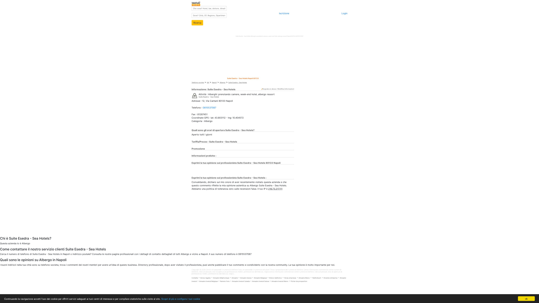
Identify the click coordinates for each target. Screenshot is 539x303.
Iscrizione (284, 13)
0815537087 (209, 107)
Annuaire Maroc (304, 278)
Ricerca (197, 22)
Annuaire (235, 278)
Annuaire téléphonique (221, 278)
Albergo (222, 82)
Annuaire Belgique (260, 278)
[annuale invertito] (195, 96)
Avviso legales (205, 278)
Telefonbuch (316, 278)
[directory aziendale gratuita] (196, 3)
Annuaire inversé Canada (241, 281)
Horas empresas (290, 278)
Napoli (214, 82)
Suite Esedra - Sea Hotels (237, 82)
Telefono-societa (198, 82)
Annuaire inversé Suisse (260, 281)
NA (208, 82)
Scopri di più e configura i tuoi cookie (180, 298)
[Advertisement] (269, 57)
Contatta (195, 278)
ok (526, 298)
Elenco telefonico (275, 278)
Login (344, 13)
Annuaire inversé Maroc (279, 281)
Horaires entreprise (330, 278)
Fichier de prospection (299, 281)
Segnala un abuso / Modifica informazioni (278, 89)
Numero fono (225, 281)
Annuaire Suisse (246, 278)
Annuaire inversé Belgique (208, 281)
